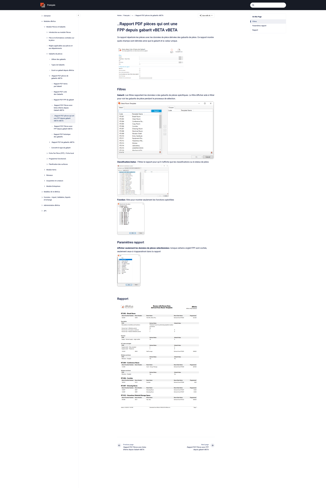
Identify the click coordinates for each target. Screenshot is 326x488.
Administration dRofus (52, 205)
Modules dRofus (50, 21)
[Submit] (253, 5)
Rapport (255, 30)
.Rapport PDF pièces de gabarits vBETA (59, 77)
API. (45, 211)
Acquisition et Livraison (54, 181)
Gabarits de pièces (55, 54)
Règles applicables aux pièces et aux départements (61, 47)
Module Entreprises (53, 186)
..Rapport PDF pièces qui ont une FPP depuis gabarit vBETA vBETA (64, 118)
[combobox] (268, 5)
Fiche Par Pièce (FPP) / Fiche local (61, 153)
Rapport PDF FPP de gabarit (64, 100)
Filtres (254, 21)
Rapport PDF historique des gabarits (62, 135)
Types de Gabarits (58, 65)
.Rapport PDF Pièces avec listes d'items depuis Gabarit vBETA (63, 107)
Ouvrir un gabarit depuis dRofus (62, 70)
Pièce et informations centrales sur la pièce (61, 39)
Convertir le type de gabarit (60, 148)
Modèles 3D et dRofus (52, 192)
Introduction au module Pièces (60, 32)
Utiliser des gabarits (58, 59)
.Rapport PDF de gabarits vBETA (62, 142)
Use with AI (206, 16)
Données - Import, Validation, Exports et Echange (57, 198)
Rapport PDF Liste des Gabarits (60, 93)
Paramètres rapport (259, 26)
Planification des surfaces (58, 164)
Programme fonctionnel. (57, 159)
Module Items (51, 170)
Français (51, 5)
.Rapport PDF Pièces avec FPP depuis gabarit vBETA (63, 127)
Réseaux (49, 175)
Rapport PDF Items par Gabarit (61, 85)
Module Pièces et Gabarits (55, 27)
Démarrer (47, 16)
